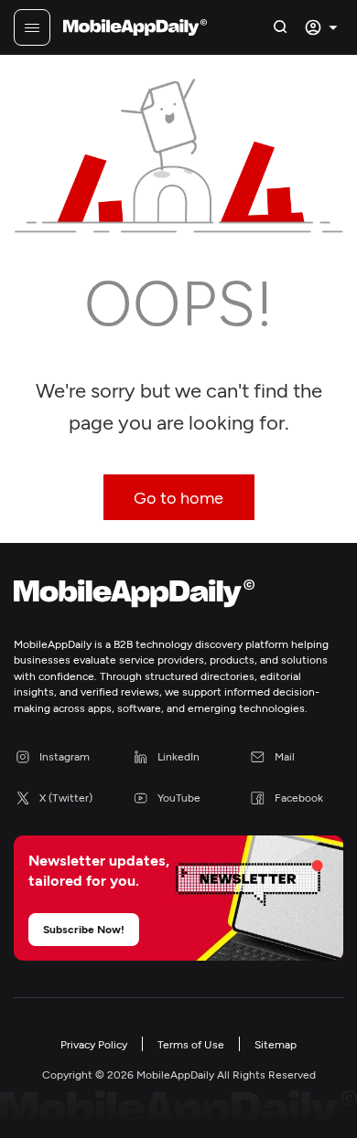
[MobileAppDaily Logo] (135, 27)
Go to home (178, 497)
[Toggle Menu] (32, 27)
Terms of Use (190, 1043)
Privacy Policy (93, 1043)
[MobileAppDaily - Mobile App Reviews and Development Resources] (178, 597)
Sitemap (275, 1043)
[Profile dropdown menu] (323, 27)
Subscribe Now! (83, 928)
